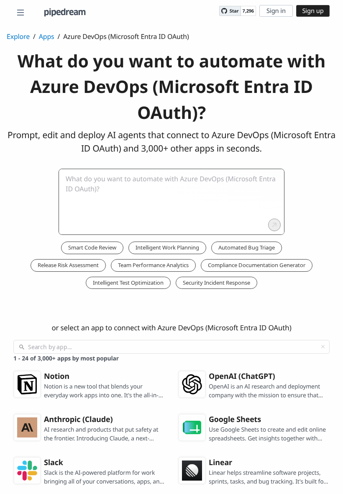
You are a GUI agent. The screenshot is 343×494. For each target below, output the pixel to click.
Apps (46, 36)
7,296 (248, 11)
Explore (18, 36)
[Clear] (323, 347)
